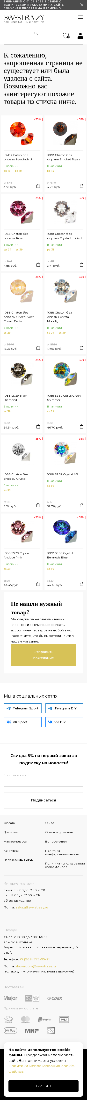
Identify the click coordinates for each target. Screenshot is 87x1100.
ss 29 (7, 332)
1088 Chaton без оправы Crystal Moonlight (59, 317)
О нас (49, 823)
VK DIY (60, 722)
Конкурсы (11, 850)
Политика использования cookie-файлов (64, 865)
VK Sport (20, 722)
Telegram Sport (25, 708)
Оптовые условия (59, 832)
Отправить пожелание (43, 655)
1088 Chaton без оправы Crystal (16, 476)
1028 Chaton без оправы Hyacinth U (18, 157)
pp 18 (7, 170)
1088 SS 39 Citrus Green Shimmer (64, 398)
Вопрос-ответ (56, 841)
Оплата (9, 823)
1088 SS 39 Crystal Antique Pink (16, 555)
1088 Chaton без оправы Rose (16, 236)
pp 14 (50, 170)
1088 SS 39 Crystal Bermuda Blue (60, 555)
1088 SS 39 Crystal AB (62, 474)
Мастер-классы (15, 841)
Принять (44, 1086)
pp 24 (7, 249)
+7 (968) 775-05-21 (35, 959)
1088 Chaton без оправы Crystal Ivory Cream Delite (19, 317)
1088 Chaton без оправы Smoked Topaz (63, 157)
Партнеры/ (19, 860)
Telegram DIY (65, 708)
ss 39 (19, 249)
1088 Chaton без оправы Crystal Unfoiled (64, 236)
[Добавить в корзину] (38, 186)
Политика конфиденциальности (62, 852)
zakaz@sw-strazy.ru (31, 907)
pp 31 (50, 249)
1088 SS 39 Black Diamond (15, 398)
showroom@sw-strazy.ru (35, 966)
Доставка (11, 832)
